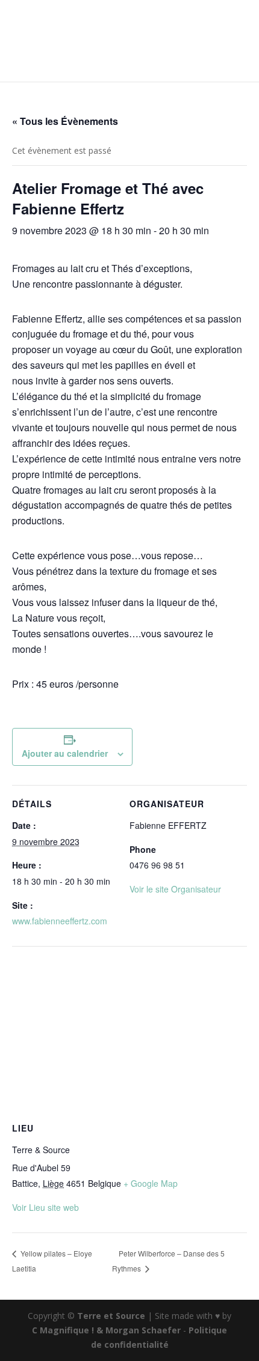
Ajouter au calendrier (65, 753)
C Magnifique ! (63, 1330)
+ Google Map (150, 1183)
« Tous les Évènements (65, 121)
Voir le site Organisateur (175, 889)
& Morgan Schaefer (138, 1330)
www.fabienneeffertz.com (59, 921)
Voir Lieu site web (45, 1207)
